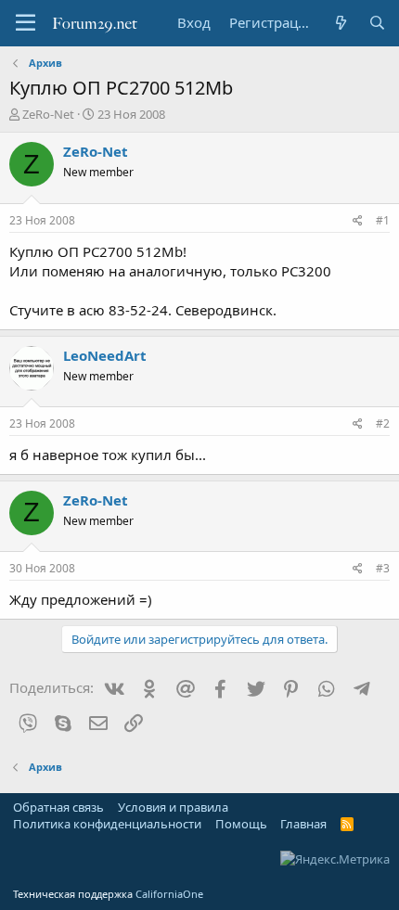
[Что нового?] (340, 23)
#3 (383, 568)
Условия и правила (173, 807)
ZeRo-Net (48, 114)
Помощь (241, 823)
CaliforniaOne (169, 894)
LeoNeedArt (105, 355)
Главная (303, 823)
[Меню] (25, 23)
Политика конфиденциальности (107, 823)
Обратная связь (58, 807)
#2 (383, 423)
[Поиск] (377, 23)
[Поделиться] (357, 221)
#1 (383, 220)
